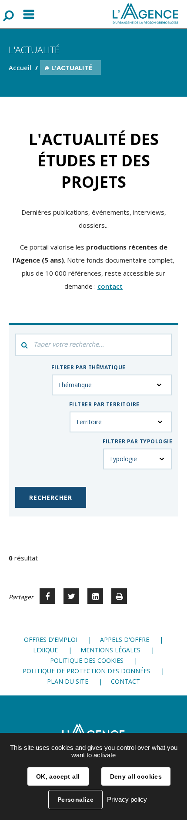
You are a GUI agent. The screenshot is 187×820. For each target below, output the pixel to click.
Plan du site (67, 681)
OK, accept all (58, 776)
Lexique (45, 650)
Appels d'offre (124, 639)
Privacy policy (127, 799)
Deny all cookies (136, 776)
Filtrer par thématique (88, 367)
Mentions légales (110, 650)
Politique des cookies (87, 660)
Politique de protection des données (86, 671)
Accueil (20, 67)
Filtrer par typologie (137, 441)
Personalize (75, 799)
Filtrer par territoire (104, 404)
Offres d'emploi (50, 639)
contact (110, 286)
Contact (125, 681)
